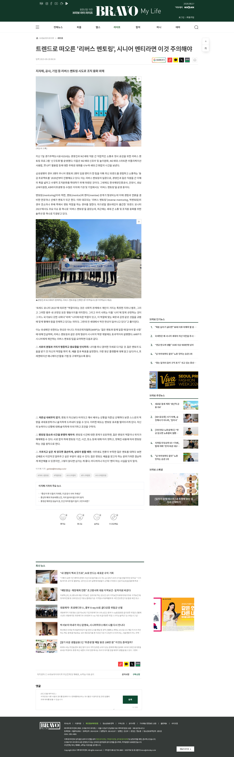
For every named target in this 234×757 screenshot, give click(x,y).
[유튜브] (56, 3)
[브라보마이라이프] (117, 11)
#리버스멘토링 (43, 475)
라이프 (117, 27)
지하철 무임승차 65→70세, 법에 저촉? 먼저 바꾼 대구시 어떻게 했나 (167, 444)
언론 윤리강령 (100, 739)
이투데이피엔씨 (81, 750)
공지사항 (125, 674)
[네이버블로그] (41, 3)
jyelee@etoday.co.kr (56, 468)
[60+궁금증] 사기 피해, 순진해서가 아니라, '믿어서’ (166, 418)
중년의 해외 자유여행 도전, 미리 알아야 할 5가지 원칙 (62, 497)
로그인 (181, 17)
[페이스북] (51, 3)
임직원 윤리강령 (122, 739)
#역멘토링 (57, 475)
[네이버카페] (61, 3)
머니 (159, 27)
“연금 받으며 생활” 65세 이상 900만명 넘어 (174, 344)
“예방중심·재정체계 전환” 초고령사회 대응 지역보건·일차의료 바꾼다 (95, 590)
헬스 (98, 27)
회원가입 (190, 17)
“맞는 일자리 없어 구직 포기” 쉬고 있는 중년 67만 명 (174, 362)
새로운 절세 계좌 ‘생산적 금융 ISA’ (167, 405)
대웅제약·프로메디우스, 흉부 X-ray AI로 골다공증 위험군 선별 (91, 607)
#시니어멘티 (71, 475)
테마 (178, 27)
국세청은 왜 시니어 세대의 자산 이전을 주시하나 (175, 336)
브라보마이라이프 (46, 38)
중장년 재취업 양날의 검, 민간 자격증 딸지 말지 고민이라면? (65, 501)
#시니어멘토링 (100, 475)
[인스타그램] (47, 3)
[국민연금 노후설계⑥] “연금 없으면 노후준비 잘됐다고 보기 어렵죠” (167, 431)
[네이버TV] (67, 3)
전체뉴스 (58, 27)
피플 (79, 27)
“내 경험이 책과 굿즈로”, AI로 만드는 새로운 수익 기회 (87, 573)
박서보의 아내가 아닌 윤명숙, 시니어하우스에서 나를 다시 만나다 (92, 625)
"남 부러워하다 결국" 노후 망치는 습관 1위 (173, 353)
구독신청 (136, 674)
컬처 (138, 27)
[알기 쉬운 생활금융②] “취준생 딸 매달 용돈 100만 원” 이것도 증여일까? (96, 642)
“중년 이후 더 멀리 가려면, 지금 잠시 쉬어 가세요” (61, 493)
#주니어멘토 (85, 475)
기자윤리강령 (111, 739)
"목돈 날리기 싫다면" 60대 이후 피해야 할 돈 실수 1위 (175, 327)
